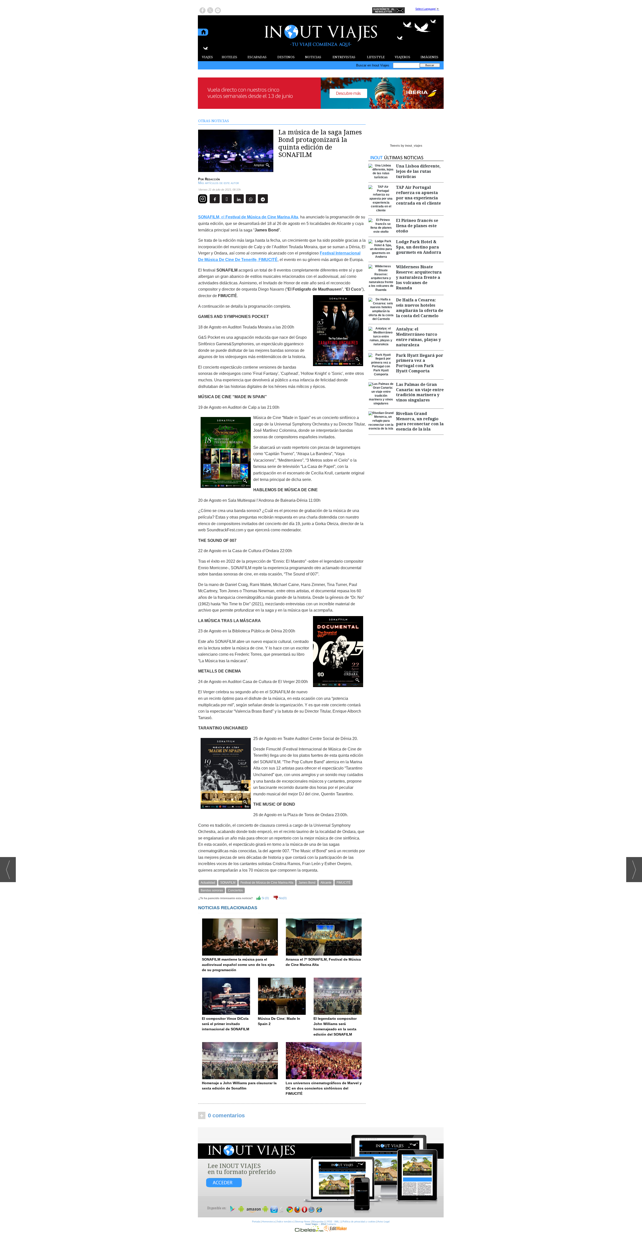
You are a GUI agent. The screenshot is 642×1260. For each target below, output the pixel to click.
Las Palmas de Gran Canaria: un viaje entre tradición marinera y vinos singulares (420, 392)
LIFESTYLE (376, 57)
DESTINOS (286, 57)
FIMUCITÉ (344, 882)
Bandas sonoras (212, 890)
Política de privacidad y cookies (359, 1221)
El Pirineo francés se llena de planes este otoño (417, 225)
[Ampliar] (235, 170)
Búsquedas (318, 1221)
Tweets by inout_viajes (406, 145)
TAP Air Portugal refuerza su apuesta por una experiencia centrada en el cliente (418, 195)
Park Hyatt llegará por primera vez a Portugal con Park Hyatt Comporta (419, 363)
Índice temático (285, 1221)
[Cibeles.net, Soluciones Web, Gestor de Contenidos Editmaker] (309, 1230)
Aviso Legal (383, 1221)
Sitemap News (302, 1221)
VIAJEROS (402, 57)
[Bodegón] (321, 1172)
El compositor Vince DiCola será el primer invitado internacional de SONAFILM (225, 1024)
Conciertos (235, 890)
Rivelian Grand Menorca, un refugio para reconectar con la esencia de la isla (420, 421)
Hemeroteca (268, 1221)
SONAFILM (227, 882)
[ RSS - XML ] (333, 1221)
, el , (248, 217)
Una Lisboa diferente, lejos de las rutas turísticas (418, 171)
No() (282, 898)
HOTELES (229, 57)
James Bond (306, 882)
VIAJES (207, 57)
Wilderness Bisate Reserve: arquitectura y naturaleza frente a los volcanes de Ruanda (419, 277)
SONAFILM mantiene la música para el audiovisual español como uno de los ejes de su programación (238, 964)
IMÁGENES (429, 57)
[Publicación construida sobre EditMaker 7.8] (335, 1230)
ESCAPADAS (257, 57)
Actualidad (208, 882)
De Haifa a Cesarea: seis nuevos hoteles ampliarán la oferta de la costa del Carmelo (419, 308)
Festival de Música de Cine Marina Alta (266, 882)
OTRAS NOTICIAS (213, 121)
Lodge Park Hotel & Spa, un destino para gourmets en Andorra (418, 247)
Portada (256, 1221)
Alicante (326, 882)
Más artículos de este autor (218, 183)
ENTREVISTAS (344, 57)
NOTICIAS (313, 57)
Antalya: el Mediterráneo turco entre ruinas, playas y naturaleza (418, 337)
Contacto (331, 1224)
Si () (265, 898)
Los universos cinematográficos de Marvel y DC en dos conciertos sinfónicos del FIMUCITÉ (324, 1088)
